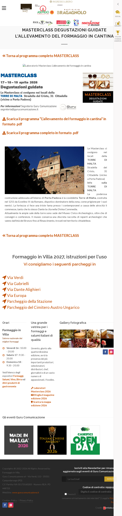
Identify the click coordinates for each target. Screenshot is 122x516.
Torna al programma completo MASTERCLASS (42, 56)
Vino (13, 379)
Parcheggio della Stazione (29, 301)
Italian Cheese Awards (117, 39)
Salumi (6, 379)
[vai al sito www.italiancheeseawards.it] (52, 440)
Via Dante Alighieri (23, 289)
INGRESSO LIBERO (62, 1)
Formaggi (18, 376)
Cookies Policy (9, 500)
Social (118, 16)
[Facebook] (105, 351)
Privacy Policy (26, 500)
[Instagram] (111, 351)
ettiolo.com (111, 507)
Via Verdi (14, 277)
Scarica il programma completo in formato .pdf (42, 133)
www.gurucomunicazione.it (25, 492)
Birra (19, 379)
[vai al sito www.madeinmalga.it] (19, 440)
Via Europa (16, 295)
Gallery (118, 26)
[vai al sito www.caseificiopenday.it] (85, 440)
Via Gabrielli (17, 283)
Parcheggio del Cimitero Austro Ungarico (42, 307)
